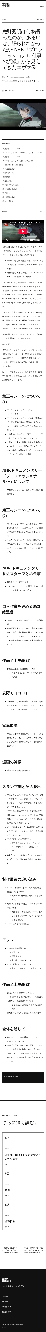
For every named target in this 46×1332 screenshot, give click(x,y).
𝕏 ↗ (42, 212)
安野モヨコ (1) (9, 173)
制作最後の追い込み (10, 189)
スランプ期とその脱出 (11, 185)
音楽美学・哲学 (6, 1312)
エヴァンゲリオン (13, 1076)
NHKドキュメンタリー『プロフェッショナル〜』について (23, 153)
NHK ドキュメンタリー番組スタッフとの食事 (18, 161)
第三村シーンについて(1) (12, 149)
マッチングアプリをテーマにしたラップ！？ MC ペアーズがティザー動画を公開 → (33, 1250)
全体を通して (8, 201)
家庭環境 (7, 177)
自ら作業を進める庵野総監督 (13, 165)
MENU (42, 6)
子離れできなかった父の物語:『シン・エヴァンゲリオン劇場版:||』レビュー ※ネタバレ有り (25, 265)
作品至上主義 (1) (9, 169)
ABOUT (4, 1328)
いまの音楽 (5, 1296)
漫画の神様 (8, 181)
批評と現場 (5, 1302)
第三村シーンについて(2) (12, 157)
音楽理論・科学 (6, 1307)
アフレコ (7, 193)
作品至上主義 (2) (9, 197)
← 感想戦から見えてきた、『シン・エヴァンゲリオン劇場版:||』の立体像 (10, 1250)
